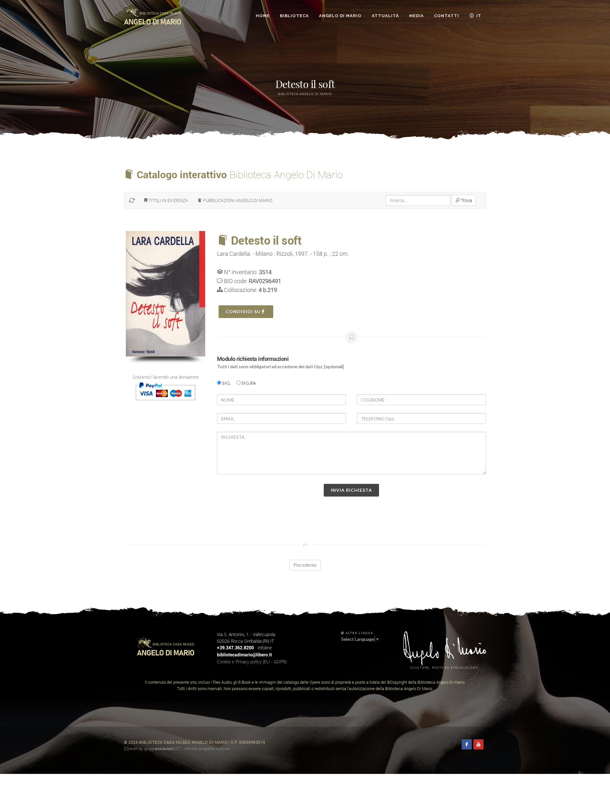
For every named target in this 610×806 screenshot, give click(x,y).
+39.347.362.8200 (235, 647)
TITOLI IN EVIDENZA (167, 200)
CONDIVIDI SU (244, 311)
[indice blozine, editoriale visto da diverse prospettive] (232, 748)
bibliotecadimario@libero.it (244, 654)
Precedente (305, 565)
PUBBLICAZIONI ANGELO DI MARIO (237, 200)
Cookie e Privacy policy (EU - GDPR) (252, 662)
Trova (466, 200)
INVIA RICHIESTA (351, 490)
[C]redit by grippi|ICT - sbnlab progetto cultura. (177, 748)
